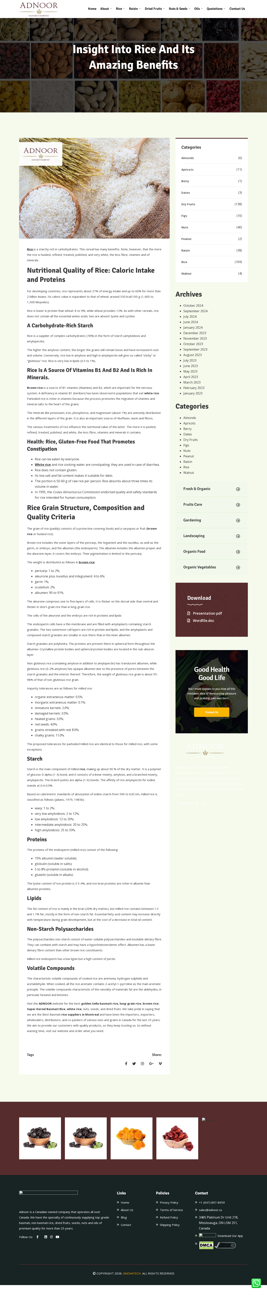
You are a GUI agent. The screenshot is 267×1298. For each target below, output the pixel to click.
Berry (185, 181)
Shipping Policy (170, 1225)
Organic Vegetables (199, 567)
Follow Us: (185, 803)
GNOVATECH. (132, 1273)
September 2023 (195, 349)
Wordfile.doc (203, 620)
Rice (119, 9)
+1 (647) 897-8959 (212, 1202)
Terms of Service (171, 1210)
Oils (197, 9)
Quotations (214, 9)
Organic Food (194, 551)
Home (92, 9)
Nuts (184, 227)
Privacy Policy (169, 1202)
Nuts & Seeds (178, 9)
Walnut (186, 273)
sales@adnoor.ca (210, 1210)
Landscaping (194, 535)
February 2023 (193, 388)
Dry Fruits (188, 204)
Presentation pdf (207, 613)
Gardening (192, 520)
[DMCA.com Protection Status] (206, 1245)
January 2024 (192, 327)
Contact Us (237, 9)
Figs (184, 216)
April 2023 (190, 377)
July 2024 (189, 316)
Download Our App (229, 1236)
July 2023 (189, 360)
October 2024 (193, 305)
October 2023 (193, 344)
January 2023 (192, 393)
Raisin (133, 9)
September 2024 (195, 311)
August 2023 (192, 355)
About (104, 9)
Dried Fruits (153, 9)
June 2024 (190, 322)
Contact (126, 1225)
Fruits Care (192, 504)
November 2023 (195, 338)
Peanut (186, 239)
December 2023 (194, 333)
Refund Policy (169, 1217)
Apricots (187, 169)
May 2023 (190, 371)
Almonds (187, 158)
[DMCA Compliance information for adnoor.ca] (225, 1245)
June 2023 (190, 366)
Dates (185, 192)
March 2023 (192, 382)
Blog (124, 1217)
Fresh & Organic (196, 488)
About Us (127, 1210)
